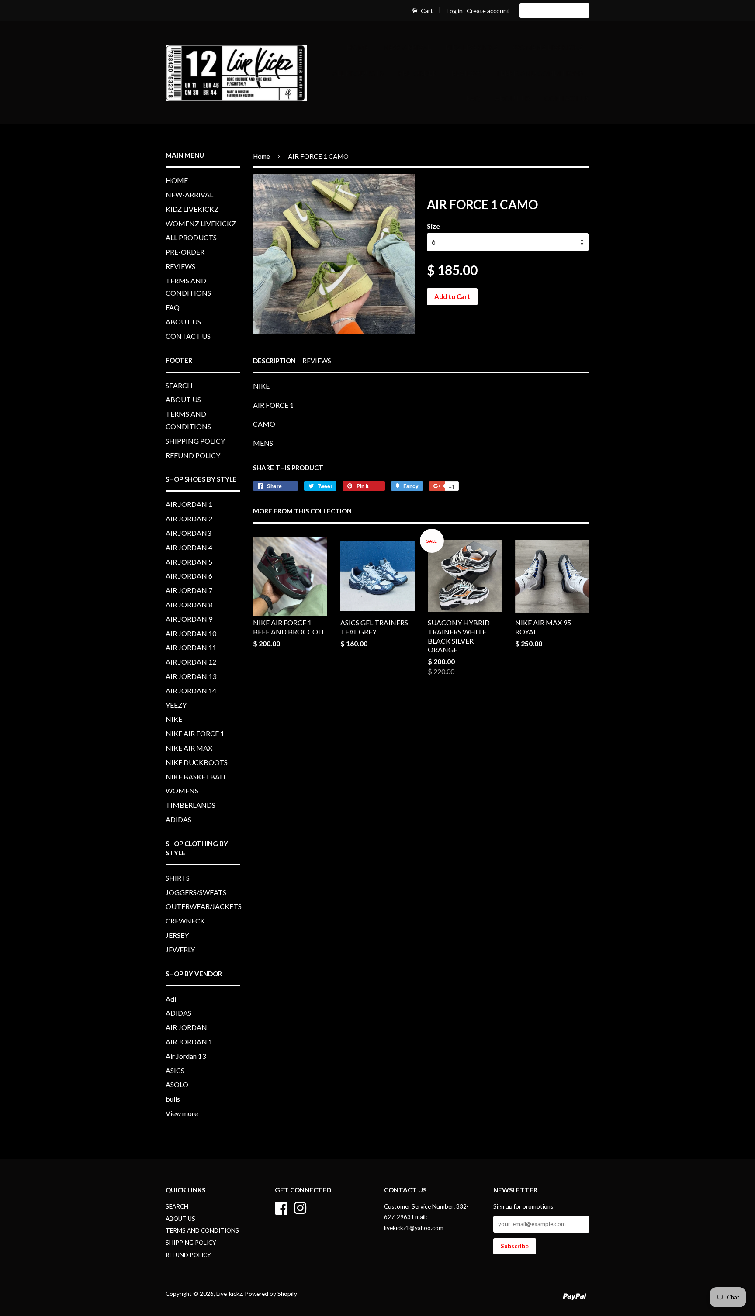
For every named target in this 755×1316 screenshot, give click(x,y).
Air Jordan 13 (186, 1056)
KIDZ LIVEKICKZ (471, 47)
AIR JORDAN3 (188, 533)
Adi (171, 999)
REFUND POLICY (193, 455)
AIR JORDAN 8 (189, 604)
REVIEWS (466, 73)
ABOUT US (512, 98)
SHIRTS (178, 878)
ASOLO (177, 1084)
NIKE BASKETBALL (196, 776)
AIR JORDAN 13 (191, 676)
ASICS (175, 1070)
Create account (488, 10)
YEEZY (176, 705)
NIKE (174, 719)
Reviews (316, 361)
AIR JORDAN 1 (189, 504)
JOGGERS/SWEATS (196, 892)
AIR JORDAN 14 (191, 690)
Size (433, 226)
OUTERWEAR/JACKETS (204, 906)
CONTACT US (566, 98)
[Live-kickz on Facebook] (281, 1206)
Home (261, 156)
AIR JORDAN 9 (189, 619)
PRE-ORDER (417, 73)
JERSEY (177, 935)
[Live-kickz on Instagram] (300, 1206)
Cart (426, 10)
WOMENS (182, 790)
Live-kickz (229, 1293)
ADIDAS (178, 819)
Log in (455, 10)
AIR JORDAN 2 (189, 518)
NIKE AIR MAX (189, 748)
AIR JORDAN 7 (189, 590)
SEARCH (179, 385)
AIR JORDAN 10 (191, 633)
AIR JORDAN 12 (191, 662)
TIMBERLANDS (190, 805)
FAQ (473, 98)
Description (274, 361)
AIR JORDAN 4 (189, 547)
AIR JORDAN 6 (189, 576)
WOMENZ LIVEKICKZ (548, 47)
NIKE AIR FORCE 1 (195, 733)
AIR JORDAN (186, 1027)
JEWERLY (180, 949)
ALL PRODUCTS (358, 73)
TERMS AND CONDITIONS (539, 73)
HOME (357, 47)
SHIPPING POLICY (195, 441)
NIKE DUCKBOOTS (197, 762)
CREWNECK (185, 920)
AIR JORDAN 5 (189, 562)
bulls (173, 1099)
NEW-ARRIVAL (407, 47)
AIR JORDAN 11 (191, 647)
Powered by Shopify (271, 1293)
